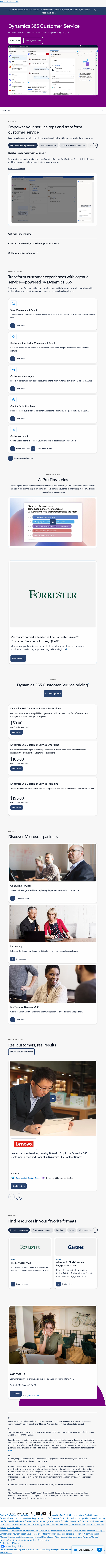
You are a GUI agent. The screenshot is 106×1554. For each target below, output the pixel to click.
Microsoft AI (5, 1530)
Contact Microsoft (36, 1549)
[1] (9, 1428)
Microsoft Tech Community (88, 1533)
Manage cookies (57, 1549)
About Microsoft (62, 1536)
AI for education (13, 1527)
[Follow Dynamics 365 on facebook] (50, 1513)
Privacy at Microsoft (90, 1536)
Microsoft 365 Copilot (96, 1530)
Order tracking (99, 1518)
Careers (51, 1536)
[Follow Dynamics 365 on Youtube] (44, 1513)
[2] (9, 1455)
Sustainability (43, 1540)
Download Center (58, 1518)
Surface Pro (5, 1515)
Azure (15, 1533)
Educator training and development (70, 1524)
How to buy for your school (43, 1524)
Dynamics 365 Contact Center (28, 1178)
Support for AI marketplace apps (62, 1533)
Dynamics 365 (32, 1530)
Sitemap (25, 1549)
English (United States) (9, 1543)
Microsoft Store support (76, 1518)
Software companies (27, 1536)
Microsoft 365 (44, 1530)
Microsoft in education (63, 1521)
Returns (89, 1518)
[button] (14, 40)
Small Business (6, 1533)
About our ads (6, 1552)
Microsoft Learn (42, 1533)
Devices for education (82, 1521)
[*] (9, 1418)
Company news (75, 1536)
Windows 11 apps (30, 1518)
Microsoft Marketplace (9, 1536)
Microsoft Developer (26, 1533)
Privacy (47, 1549)
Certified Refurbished (9, 1521)
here (10, 1450)
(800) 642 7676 (33, 1395)
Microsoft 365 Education (22, 1524)
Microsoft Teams (79, 1530)
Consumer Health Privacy (10, 1549)
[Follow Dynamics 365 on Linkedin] (38, 1513)
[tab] (23, 145)
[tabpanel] (52, 204)
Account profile (44, 1518)
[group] (52, 1125)
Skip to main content (9, 1)
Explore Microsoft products (11, 1518)
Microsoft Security (18, 1530)
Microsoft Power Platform (61, 1530)
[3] (9, 1489)
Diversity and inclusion (17, 1540)
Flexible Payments (46, 1521)
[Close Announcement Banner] (94, 10)
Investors (4, 1540)
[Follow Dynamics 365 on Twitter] (32, 1513)
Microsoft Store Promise (28, 1521)
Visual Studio (42, 1536)
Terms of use (70, 1549)
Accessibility (32, 1540)
